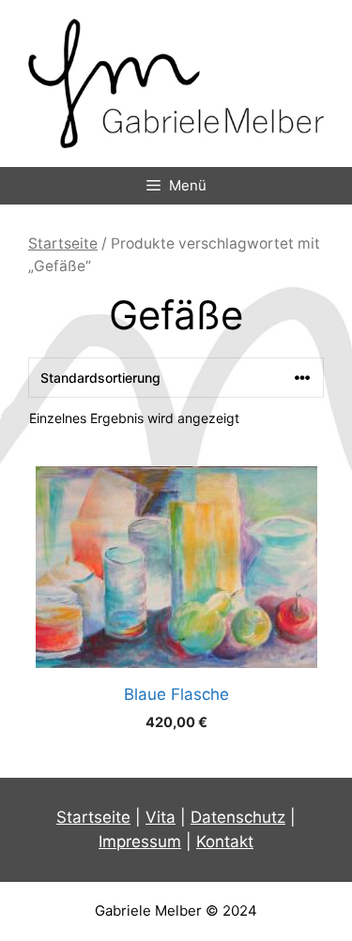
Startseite (63, 243)
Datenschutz (238, 817)
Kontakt (224, 841)
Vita (160, 817)
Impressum (140, 841)
